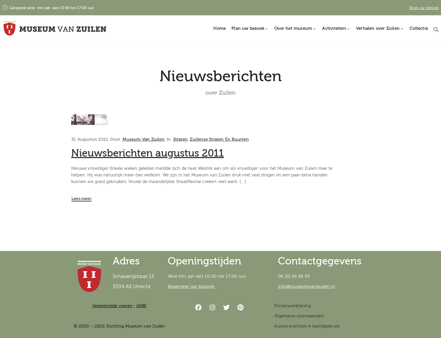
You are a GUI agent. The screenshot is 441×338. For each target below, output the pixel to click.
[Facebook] (198, 307)
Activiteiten (334, 28)
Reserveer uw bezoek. (191, 286)
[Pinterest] (240, 307)
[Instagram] (212, 307)
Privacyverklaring (292, 305)
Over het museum (293, 28)
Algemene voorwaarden (299, 316)
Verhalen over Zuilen (378, 28)
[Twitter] (226, 307)
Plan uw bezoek (247, 28)
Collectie (419, 28)
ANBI (141, 305)
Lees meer (81, 198)
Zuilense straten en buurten (219, 139)
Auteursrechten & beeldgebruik (307, 326)
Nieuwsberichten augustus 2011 (147, 153)
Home (219, 28)
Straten (180, 139)
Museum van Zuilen (143, 139)
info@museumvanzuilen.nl (306, 286)
